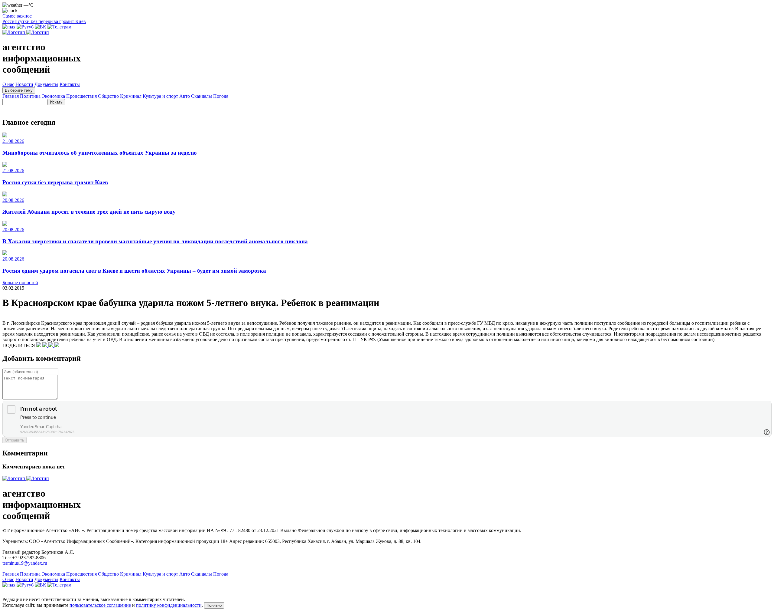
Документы (46, 84)
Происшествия (81, 96)
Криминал (130, 96)
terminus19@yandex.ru (24, 563)
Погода (220, 96)
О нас (8, 84)
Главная (10, 96)
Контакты (70, 84)
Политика (30, 96)
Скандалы (201, 96)
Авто (184, 96)
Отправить (14, 440)
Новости (24, 84)
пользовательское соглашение (100, 605)
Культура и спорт (160, 96)
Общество (108, 96)
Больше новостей (20, 282)
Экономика (53, 96)
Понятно (214, 605)
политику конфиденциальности (169, 605)
